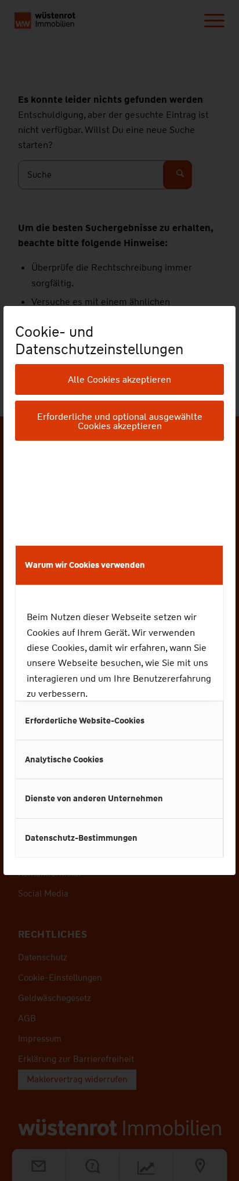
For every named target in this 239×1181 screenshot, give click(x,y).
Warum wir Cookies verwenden (85, 565)
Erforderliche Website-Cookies (84, 720)
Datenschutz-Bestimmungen (81, 838)
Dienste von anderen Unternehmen (94, 798)
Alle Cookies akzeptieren (119, 379)
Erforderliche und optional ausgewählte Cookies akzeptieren (119, 421)
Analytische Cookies (64, 759)
